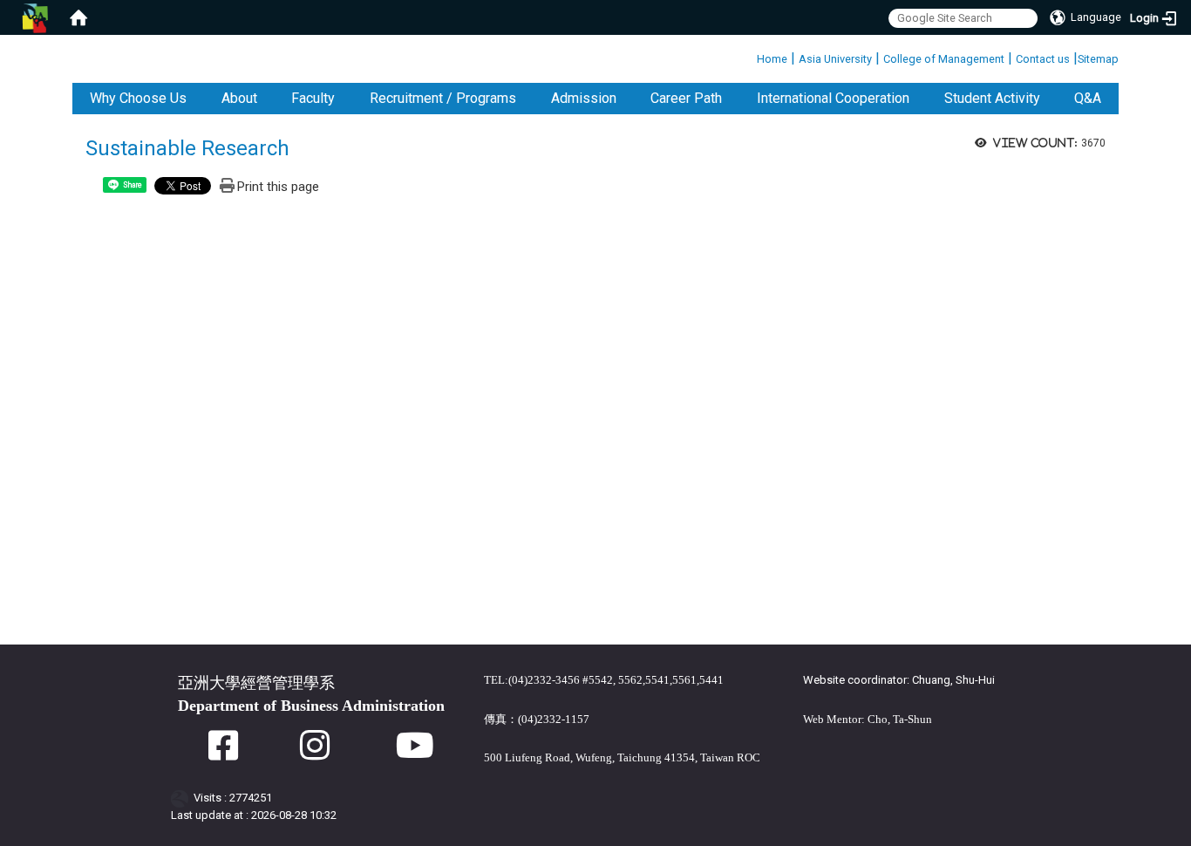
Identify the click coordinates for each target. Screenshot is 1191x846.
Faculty (313, 98)
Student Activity (992, 98)
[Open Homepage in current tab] (78, 17)
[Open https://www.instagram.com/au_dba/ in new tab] (315, 754)
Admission (583, 98)
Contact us (1043, 58)
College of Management (943, 58)
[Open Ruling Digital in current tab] (182, 797)
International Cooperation (833, 98)
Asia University (835, 58)
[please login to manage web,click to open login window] (35, 17)
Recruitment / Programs (443, 98)
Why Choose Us (138, 98)
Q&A (1087, 98)
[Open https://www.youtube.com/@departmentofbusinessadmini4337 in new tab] (415, 754)
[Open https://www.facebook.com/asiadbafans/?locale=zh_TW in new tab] (223, 754)
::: (750, 56)
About (239, 98)
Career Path (686, 98)
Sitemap (1098, 58)
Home (772, 58)
